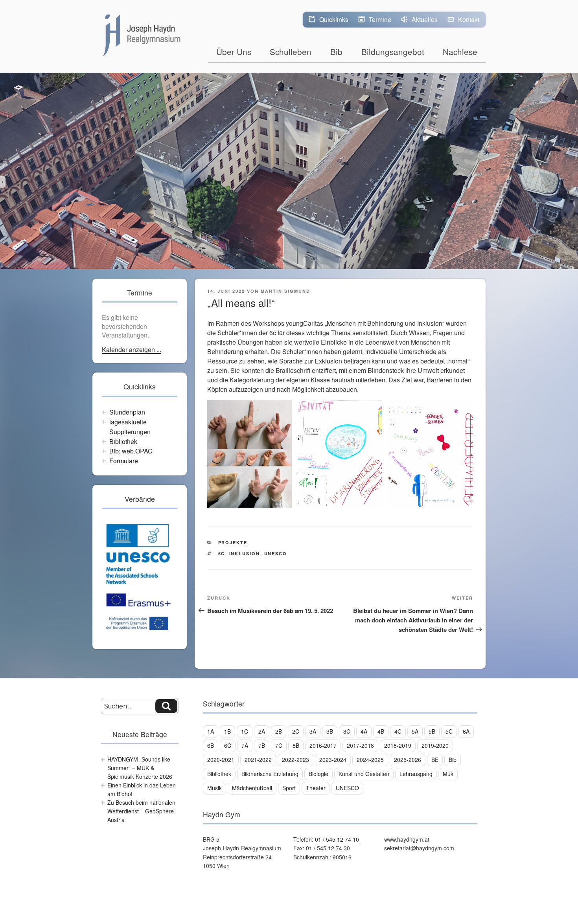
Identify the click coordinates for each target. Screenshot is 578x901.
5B (432, 731)
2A (261, 731)
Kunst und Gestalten (364, 774)
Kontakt (468, 19)
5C (449, 731)
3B (329, 731)
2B (278, 731)
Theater (316, 788)
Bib (336, 51)
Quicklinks (333, 19)
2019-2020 (435, 745)
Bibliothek (123, 441)
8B (296, 745)
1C (244, 731)
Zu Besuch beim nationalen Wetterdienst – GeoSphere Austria (141, 811)
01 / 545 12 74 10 (337, 839)
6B (210, 745)
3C (346, 731)
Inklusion (244, 553)
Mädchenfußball (252, 788)
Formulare (123, 460)
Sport (289, 788)
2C (295, 731)
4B (380, 731)
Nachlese (460, 51)
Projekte (233, 542)
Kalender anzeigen (129, 350)
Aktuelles (425, 19)
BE (434, 759)
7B (261, 745)
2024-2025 (370, 759)
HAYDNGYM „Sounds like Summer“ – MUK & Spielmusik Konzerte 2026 (139, 768)
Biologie (318, 774)
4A (364, 731)
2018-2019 (397, 745)
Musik (214, 788)
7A (244, 745)
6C (221, 553)
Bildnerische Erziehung (269, 774)
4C (397, 731)
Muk (448, 774)
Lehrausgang (416, 774)
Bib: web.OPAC (131, 450)
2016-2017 (323, 745)
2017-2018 (360, 745)
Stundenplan (127, 412)
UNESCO (275, 553)
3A (312, 731)
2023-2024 (332, 759)
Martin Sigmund (285, 291)
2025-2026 (407, 759)
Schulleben (290, 51)
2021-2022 (258, 759)
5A (415, 731)
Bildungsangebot (392, 51)
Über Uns (233, 51)
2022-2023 (295, 759)
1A (210, 731)
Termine (380, 19)
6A (466, 731)
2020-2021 (220, 759)
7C (278, 745)
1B (227, 731)
